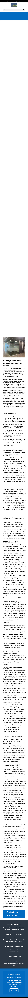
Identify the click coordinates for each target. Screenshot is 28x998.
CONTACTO (14, 990)
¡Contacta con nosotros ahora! (12, 914)
